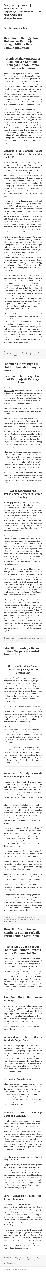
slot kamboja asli (34, 638)
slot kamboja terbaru (30, 354)
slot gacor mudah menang (26, 1260)
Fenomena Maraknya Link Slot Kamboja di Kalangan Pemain (22, 367)
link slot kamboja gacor (17, 706)
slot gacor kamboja (20, 919)
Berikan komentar (21, 356)
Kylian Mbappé (20, 352)
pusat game (26, 293)
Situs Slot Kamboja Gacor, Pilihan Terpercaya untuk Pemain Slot (22, 651)
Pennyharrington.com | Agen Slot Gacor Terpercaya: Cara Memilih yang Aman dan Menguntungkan (18, 12)
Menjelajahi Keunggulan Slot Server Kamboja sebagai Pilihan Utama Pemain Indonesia (21, 43)
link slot (9, 354)
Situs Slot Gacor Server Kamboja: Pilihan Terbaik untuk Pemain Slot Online (22, 932)
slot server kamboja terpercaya (18, 1262)
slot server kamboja (19, 640)
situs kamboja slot (12, 1260)
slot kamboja (27, 239)
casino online (9, 390)
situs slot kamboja (18, 354)
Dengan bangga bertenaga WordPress (15, 1269)
